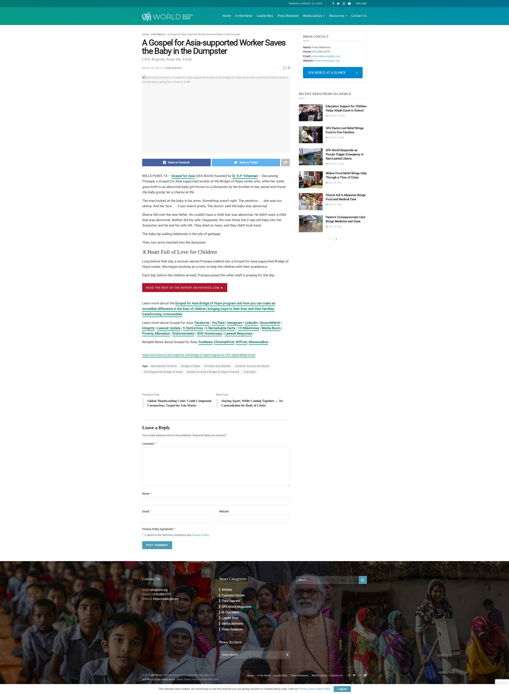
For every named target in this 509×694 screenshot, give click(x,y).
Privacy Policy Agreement (159, 529)
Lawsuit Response (238, 333)
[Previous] (329, 239)
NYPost (241, 342)
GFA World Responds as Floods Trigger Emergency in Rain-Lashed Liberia (344, 154)
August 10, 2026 (336, 115)
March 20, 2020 (151, 68)
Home (226, 16)
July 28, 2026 (334, 182)
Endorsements (183, 333)
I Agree (342, 688)
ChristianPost (224, 342)
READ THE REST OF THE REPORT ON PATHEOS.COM (182, 287)
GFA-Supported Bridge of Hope (163, 372)
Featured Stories (233, 595)
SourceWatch (270, 323)
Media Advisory (232, 623)
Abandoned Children (164, 366)
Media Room (271, 328)
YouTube (218, 323)
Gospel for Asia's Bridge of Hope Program (213, 372)
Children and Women (218, 366)
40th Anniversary (209, 333)
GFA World (156, 675)
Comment (149, 443)
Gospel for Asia (183, 176)
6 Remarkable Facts (220, 328)
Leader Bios (265, 16)
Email (147, 511)
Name (147, 493)
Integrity (148, 328)
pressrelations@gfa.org (325, 56)
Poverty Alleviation (156, 333)
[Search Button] (363, 580)
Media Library (312, 16)
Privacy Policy (200, 535)
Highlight (250, 372)
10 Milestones (248, 328)
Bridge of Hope (190, 366)
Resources (336, 16)
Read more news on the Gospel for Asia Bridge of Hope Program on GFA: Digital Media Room (198, 354)
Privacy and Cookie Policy (314, 688)
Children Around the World (252, 366)
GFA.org (361, 3)
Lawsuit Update (169, 328)
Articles (227, 589)
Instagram (235, 323)
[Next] (336, 239)
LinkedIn (251, 323)
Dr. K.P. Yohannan (245, 176)
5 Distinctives (193, 328)
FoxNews (206, 342)
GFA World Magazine (236, 607)
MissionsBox (258, 342)
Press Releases (288, 16)
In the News (243, 16)
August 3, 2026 (335, 137)
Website (224, 511)
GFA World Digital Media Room (158, 679)
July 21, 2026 (334, 204)
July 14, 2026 (334, 226)
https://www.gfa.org (326, 60)
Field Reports (158, 34)
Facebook (201, 323)
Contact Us (359, 16)
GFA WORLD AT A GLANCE (327, 73)
